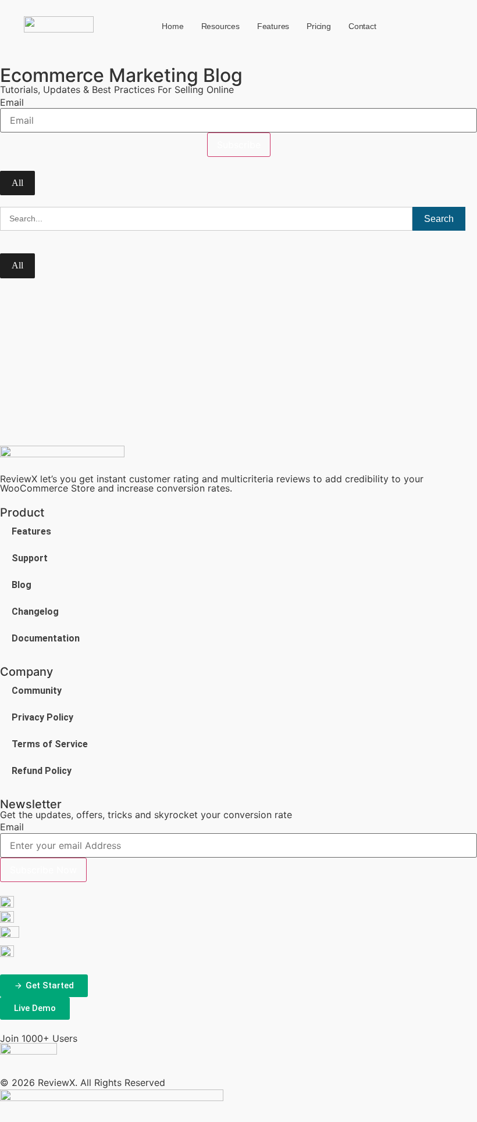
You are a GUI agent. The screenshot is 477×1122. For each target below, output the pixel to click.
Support (30, 558)
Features (273, 26)
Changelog (35, 611)
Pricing (319, 26)
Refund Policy (42, 770)
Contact (362, 26)
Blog (21, 584)
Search (439, 219)
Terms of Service (50, 744)
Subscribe (239, 144)
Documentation (46, 638)
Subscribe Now (43, 870)
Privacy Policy (42, 717)
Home (172, 26)
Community (37, 690)
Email (12, 102)
